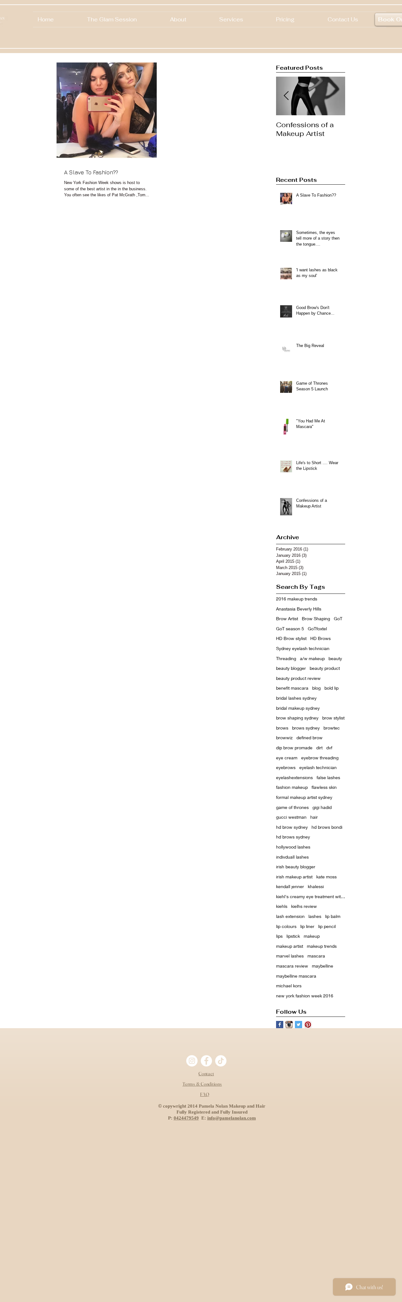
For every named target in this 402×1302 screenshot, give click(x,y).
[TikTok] (220, 1060)
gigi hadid (322, 807)
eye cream (286, 757)
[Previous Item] (286, 96)
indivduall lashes (292, 857)
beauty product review (298, 678)
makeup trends (322, 946)
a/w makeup (312, 658)
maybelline (322, 965)
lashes (314, 916)
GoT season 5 (290, 628)
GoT (338, 618)
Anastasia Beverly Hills (298, 608)
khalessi (316, 886)
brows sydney (306, 727)
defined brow (309, 737)
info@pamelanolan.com (231, 1117)
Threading (286, 658)
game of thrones (292, 807)
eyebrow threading (320, 757)
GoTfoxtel (317, 628)
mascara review (292, 965)
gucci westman (291, 817)
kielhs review (304, 906)
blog (316, 688)
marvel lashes (290, 955)
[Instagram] (192, 1060)
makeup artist (289, 946)
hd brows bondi (327, 827)
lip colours (286, 926)
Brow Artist (287, 618)
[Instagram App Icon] (289, 1024)
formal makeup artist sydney (304, 797)
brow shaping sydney (297, 717)
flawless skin (324, 787)
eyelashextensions (294, 777)
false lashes (328, 777)
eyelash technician (318, 767)
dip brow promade (294, 747)
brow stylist (333, 717)
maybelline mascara (296, 976)
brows (282, 727)
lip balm (332, 916)
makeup (312, 936)
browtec (331, 727)
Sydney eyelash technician (302, 648)
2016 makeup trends (296, 598)
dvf (329, 747)
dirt (319, 747)
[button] (190, 19)
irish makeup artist (294, 876)
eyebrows (286, 767)
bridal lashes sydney (296, 698)
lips (279, 936)
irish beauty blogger (295, 866)
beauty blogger (291, 668)
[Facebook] (206, 1060)
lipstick (293, 936)
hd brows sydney (293, 836)
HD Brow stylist (291, 638)
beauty (335, 658)
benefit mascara (292, 688)
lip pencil (327, 926)
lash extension (290, 916)
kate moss (326, 876)
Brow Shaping (316, 618)
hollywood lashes (293, 846)
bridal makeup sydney (298, 708)
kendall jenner (290, 886)
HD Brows (320, 638)
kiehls (281, 906)
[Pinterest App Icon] (308, 1024)
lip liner (307, 926)
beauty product (325, 668)
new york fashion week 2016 (304, 995)
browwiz (284, 737)
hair (314, 817)
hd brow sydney (292, 827)
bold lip (331, 688)
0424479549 (186, 1117)
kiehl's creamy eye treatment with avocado (310, 896)
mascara (316, 955)
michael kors (289, 985)
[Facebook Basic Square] (279, 1024)
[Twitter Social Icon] (298, 1024)
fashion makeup (292, 787)
